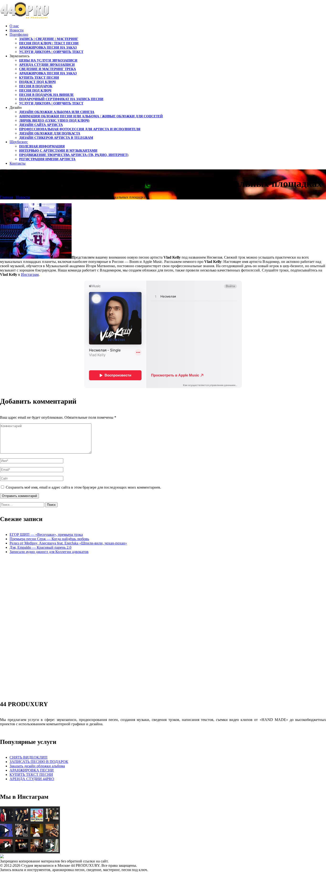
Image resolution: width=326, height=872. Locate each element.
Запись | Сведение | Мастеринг (48, 39)
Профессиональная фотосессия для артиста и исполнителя (79, 129)
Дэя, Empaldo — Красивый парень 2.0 (40, 547)
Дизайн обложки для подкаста (49, 133)
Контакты (18, 163)
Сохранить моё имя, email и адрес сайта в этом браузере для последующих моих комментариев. (83, 487)
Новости (17, 30)
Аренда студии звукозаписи (47, 65)
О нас (14, 26)
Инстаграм (30, 274)
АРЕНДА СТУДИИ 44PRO (32, 779)
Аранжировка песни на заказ (48, 47)
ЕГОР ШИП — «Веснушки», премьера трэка (46, 535)
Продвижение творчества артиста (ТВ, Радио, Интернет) (73, 155)
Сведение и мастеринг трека (47, 69)
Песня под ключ (35, 90)
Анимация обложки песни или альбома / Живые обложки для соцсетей (91, 116)
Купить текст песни (39, 77)
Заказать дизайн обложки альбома (37, 766)
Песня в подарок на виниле (46, 95)
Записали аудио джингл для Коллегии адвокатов (49, 552)
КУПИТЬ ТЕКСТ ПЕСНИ (31, 775)
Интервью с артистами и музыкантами (58, 150)
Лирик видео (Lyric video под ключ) (54, 120)
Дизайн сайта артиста (41, 125)
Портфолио (19, 34)
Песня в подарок (35, 86)
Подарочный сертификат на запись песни (61, 99)
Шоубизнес (19, 142)
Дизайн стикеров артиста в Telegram (56, 138)
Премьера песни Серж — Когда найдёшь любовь (49, 539)
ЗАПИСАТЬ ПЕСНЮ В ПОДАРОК (39, 762)
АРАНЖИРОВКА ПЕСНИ (32, 770)
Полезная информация (42, 146)
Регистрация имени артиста (47, 159)
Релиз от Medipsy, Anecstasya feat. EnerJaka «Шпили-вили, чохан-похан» (68, 543)
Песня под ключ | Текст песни (49, 43)
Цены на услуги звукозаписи (48, 60)
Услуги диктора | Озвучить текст (51, 52)
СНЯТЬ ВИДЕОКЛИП (28, 757)
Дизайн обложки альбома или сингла (56, 112)
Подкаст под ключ (37, 82)
